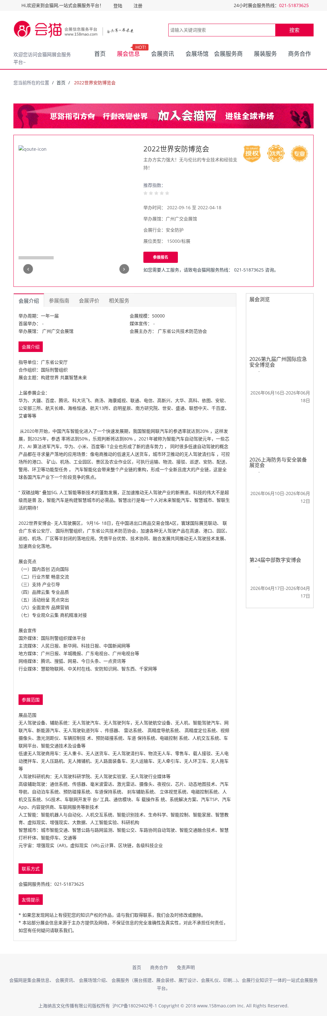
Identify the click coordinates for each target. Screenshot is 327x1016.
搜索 (294, 30)
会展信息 (40, 980)
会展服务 (120, 980)
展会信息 (129, 52)
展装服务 (265, 53)
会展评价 (89, 300)
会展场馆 (197, 53)
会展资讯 (162, 53)
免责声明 (186, 967)
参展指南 (59, 300)
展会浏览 (259, 299)
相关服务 (119, 300)
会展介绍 (29, 300)
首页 (100, 53)
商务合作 (299, 53)
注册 (137, 6)
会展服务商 (228, 53)
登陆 (117, 6)
